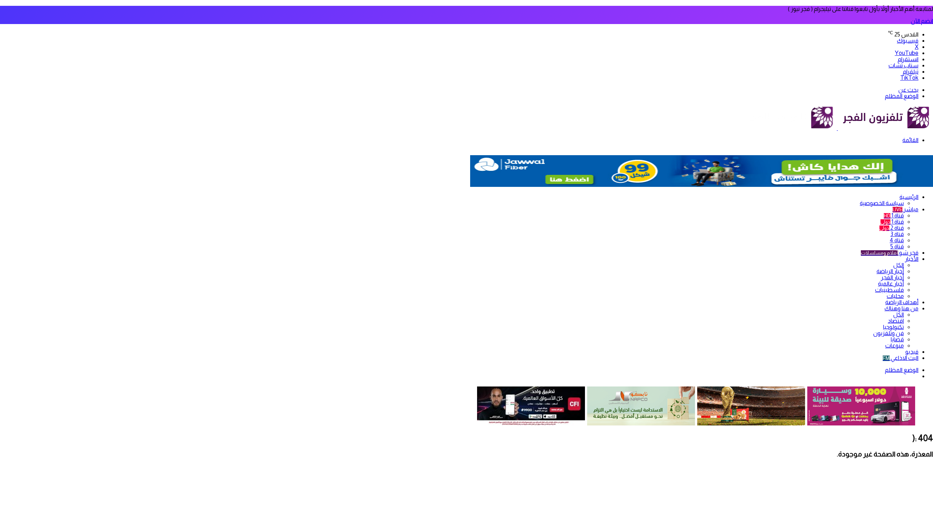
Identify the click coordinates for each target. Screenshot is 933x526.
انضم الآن (922, 21)
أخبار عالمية (891, 283)
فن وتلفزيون (888, 333)
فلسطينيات (889, 290)
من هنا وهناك (901, 308)
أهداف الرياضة (901, 302)
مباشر (905, 209)
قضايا (897, 339)
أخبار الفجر (892, 277)
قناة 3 (897, 234)
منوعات (894, 345)
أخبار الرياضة (890, 271)
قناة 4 (897, 240)
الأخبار (911, 259)
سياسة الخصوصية (882, 203)
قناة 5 (897, 246)
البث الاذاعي (900, 358)
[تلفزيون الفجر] (837, 128)
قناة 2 (891, 228)
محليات (895, 296)
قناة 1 (894, 215)
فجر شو (889, 253)
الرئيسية (908, 197)
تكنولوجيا (893, 327)
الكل (898, 265)
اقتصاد (896, 321)
